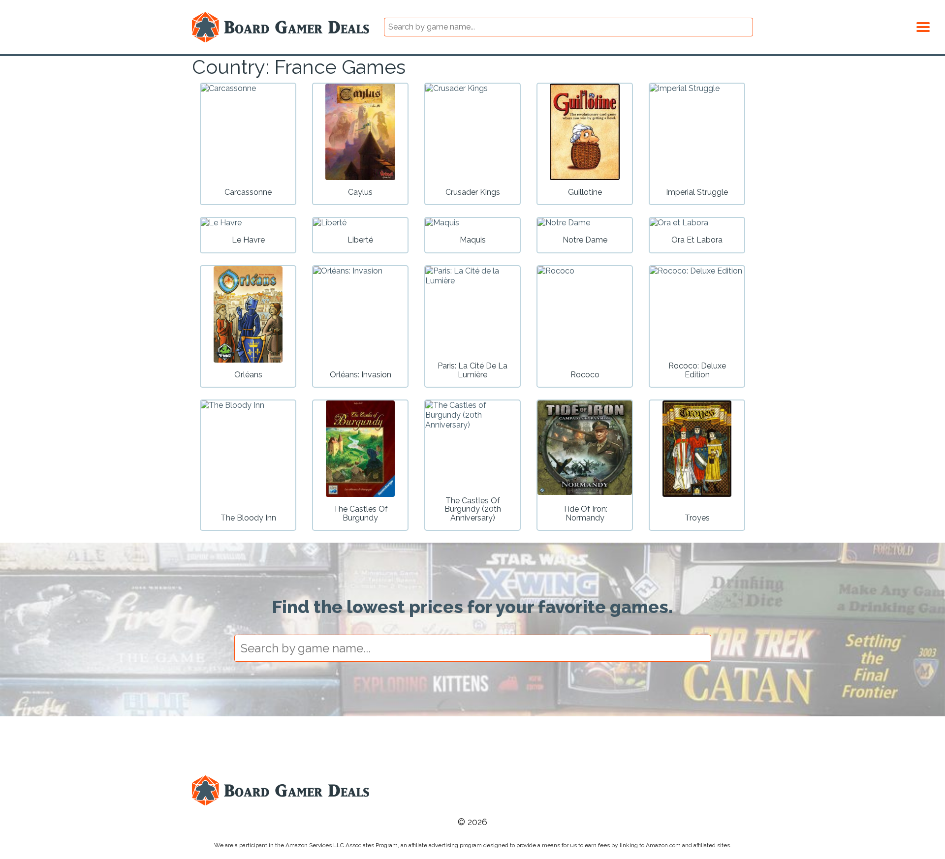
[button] (923, 25)
